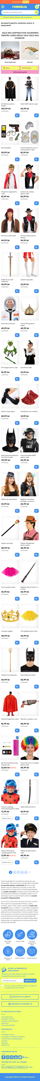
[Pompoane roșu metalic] (30, 396)
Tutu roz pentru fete (8, 587)
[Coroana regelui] (10, 616)
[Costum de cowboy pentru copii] (30, 176)
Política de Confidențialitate (11, 1039)
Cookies (4, 1041)
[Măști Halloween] (10, 51)
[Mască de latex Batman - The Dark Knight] (10, 440)
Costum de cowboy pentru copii (27, 193)
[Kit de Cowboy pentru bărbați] (30, 220)
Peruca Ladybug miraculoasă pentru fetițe (10, 808)
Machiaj (29, 62)
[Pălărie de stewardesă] (10, 484)
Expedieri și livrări (7, 1019)
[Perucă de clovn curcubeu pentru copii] (30, 747)
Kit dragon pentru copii (9, 367)
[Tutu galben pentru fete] (30, 616)
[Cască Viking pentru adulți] (30, 308)
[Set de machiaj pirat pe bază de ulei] (10, 747)
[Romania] (3, 1057)
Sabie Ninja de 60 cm (28, 807)
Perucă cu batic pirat (8, 236)
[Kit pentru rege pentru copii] (10, 176)
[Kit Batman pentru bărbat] (10, 88)
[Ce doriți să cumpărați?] (2, 6)
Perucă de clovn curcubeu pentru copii (30, 764)
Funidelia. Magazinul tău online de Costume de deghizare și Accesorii (19, 7)
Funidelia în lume (7, 1034)
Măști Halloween (10, 62)
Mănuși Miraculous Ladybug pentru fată (8, 852)
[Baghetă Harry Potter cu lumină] (30, 572)
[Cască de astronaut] (10, 308)
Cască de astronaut (8, 323)
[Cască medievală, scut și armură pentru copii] (30, 132)
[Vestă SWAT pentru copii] (30, 88)
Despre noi (5, 1045)
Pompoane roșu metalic (29, 411)
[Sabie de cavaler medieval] (10, 264)
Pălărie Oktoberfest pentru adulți (27, 544)
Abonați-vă (30, 981)
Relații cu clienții (21, 997)
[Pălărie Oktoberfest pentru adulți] (30, 528)
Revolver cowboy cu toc (29, 719)
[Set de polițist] (10, 132)
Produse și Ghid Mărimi (9, 1021)
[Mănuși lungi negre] (10, 396)
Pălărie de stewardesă (9, 499)
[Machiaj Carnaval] (29, 51)
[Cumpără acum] (17, 115)
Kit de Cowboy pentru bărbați (28, 237)
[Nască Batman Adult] (30, 660)
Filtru (8, 68)
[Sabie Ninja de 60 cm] (30, 791)
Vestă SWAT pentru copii (29, 104)
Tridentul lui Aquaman (9, 675)
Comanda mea (7, 1017)
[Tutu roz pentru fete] (10, 572)
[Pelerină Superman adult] (10, 704)
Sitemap (4, 1043)
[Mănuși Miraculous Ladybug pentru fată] (10, 835)
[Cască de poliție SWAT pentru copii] (30, 440)
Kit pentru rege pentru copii (9, 193)
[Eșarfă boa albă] (30, 352)
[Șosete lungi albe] (30, 264)
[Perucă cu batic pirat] (10, 220)
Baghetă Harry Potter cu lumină (29, 588)
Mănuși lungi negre (8, 411)
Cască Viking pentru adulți (28, 324)
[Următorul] (29, 872)
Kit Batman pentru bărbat (7, 105)
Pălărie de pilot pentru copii (28, 852)
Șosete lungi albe (27, 280)
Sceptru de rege (7, 543)
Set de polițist (6, 148)
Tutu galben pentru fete (29, 631)
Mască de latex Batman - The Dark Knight (10, 456)
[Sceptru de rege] (10, 528)
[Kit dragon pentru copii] (10, 352)
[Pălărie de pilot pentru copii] (30, 835)
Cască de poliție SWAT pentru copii (28, 456)
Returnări (4, 1023)
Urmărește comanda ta (21, 1004)
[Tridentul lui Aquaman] (10, 660)
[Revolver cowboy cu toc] (30, 704)
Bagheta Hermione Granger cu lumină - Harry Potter (28, 500)
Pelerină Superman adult (10, 719)
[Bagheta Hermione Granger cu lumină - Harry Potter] (30, 484)
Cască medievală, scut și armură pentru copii (29, 149)
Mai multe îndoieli (8, 1025)
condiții (32, 986)
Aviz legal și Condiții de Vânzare (13, 1037)
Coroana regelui (7, 631)
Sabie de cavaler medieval (7, 281)
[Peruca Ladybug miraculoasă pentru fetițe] (10, 791)
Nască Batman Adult (28, 675)
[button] (37, 54)
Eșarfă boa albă (26, 367)
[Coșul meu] (37, 7)
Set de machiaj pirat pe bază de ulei (9, 764)
